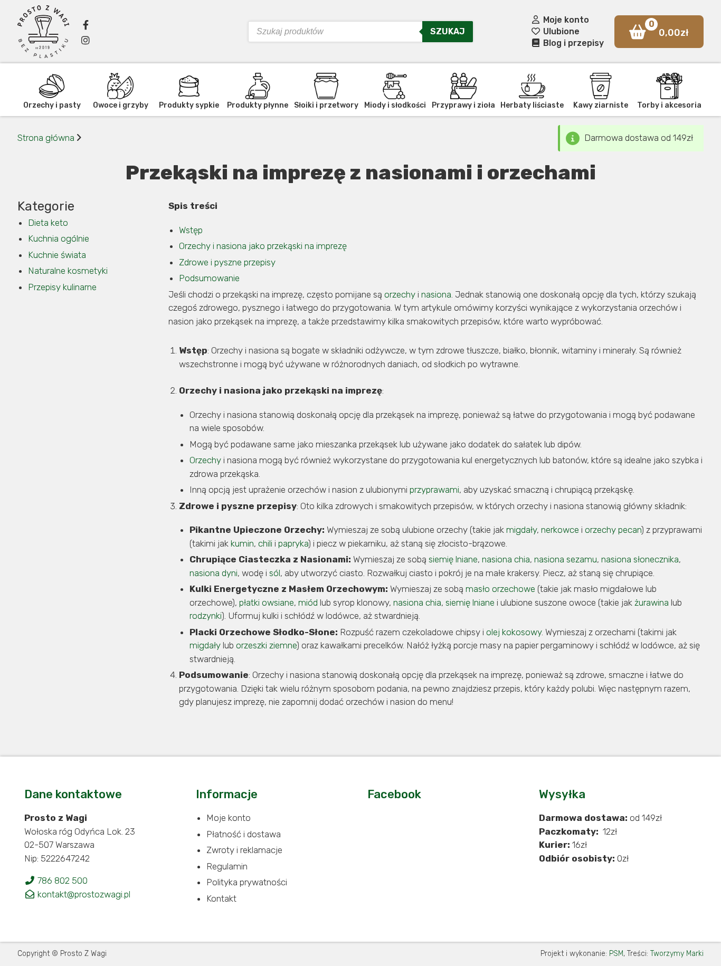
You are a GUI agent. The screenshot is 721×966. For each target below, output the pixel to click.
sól (274, 573)
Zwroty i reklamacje (244, 850)
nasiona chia (506, 559)
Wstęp (191, 230)
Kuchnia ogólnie (58, 238)
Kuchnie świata (57, 255)
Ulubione (560, 31)
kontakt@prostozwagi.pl (82, 894)
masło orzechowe (500, 589)
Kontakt (221, 898)
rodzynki (205, 615)
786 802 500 (61, 880)
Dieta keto (48, 222)
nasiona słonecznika (640, 559)
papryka (293, 543)
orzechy (399, 294)
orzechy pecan (613, 529)
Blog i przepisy (572, 43)
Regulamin (227, 866)
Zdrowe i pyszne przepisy (227, 262)
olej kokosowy (514, 632)
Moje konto (565, 20)
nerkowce (560, 529)
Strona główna (45, 137)
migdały (521, 529)
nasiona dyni (213, 573)
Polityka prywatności (246, 882)
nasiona (436, 294)
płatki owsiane (266, 602)
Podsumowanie (209, 278)
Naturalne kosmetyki (68, 270)
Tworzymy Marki (677, 953)
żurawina (651, 602)
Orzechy (205, 460)
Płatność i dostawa (243, 834)
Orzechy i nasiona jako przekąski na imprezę (263, 246)
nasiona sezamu (565, 559)
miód (308, 602)
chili (265, 543)
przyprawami (434, 489)
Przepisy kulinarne (62, 287)
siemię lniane (453, 559)
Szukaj (447, 31)
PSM (616, 953)
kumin (242, 543)
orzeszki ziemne (266, 645)
